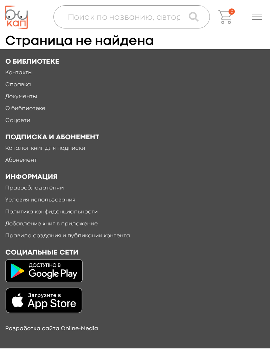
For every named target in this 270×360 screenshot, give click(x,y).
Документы (21, 96)
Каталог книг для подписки (45, 148)
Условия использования (40, 200)
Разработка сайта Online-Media (51, 328)
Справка (18, 84)
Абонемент (21, 160)
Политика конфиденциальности (51, 212)
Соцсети (17, 120)
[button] (257, 17)
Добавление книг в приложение (51, 223)
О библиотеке (25, 108)
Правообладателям (34, 188)
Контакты (19, 72)
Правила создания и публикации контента (67, 235)
